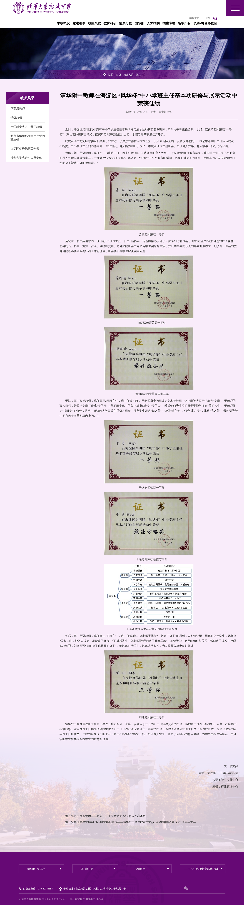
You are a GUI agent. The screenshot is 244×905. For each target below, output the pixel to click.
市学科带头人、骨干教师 (26, 126)
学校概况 (63, 23)
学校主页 (194, 18)
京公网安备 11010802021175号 (86, 899)
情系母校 (125, 23)
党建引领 (79, 23)
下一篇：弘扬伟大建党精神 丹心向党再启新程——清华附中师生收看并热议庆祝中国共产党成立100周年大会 (127, 822)
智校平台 (184, 23)
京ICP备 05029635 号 (53, 899)
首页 (118, 74)
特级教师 (16, 117)
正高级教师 (18, 108)
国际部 (139, 23)
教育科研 (110, 23)
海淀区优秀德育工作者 (25, 148)
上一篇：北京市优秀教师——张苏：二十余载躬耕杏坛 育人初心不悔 (102, 816)
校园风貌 (94, 23)
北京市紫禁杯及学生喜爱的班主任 (28, 137)
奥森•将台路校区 (205, 23)
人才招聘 (153, 23)
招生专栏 (169, 23)
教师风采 (128, 74)
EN (208, 18)
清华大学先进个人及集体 (26, 157)
